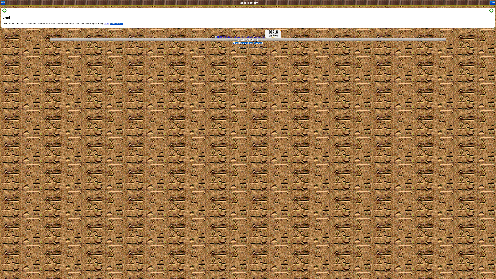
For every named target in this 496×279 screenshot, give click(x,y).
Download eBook (248, 39)
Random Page (246, 43)
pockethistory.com (259, 48)
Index (3, 3)
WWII (106, 24)
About (236, 43)
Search (492, 3)
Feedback (258, 43)
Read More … (116, 24)
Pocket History (248, 2)
